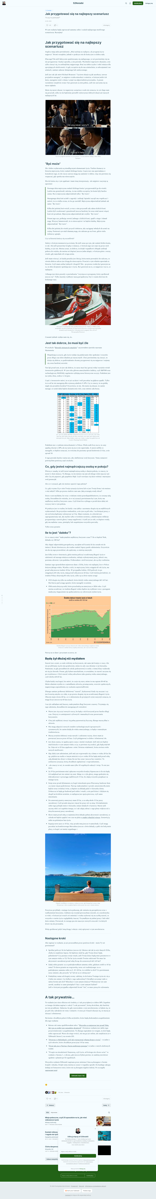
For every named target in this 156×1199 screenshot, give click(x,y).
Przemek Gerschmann (55, 1124)
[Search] (126, 3)
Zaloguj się (149, 3)
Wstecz (51, 1105)
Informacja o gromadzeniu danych (95, 1186)
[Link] (42, 44)
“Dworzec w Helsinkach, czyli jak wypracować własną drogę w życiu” (74, 1040)
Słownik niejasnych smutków (66, 347)
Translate (49, 10)
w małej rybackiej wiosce (90, 817)
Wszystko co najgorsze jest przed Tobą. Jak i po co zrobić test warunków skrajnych (78, 1026)
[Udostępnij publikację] (130, 3)
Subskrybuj (138, 3)
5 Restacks (67, 1092)
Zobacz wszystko (52, 1159)
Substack (68, 1195)
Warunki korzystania (89, 1160)
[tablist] (51, 1112)
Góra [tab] (47, 1112)
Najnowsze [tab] (54, 1112)
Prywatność (74, 1186)
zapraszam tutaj (51, 1070)
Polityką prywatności (84, 1163)
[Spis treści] (2, 599)
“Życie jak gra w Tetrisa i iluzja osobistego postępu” (68, 1046)
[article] (78, 1122)
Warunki (81, 1186)
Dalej (105, 1105)
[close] (95, 1128)
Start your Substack (73, 1191)
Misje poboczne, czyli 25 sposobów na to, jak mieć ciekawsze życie (66, 1119)
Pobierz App (87, 1191)
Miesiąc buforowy (50, 1122)
